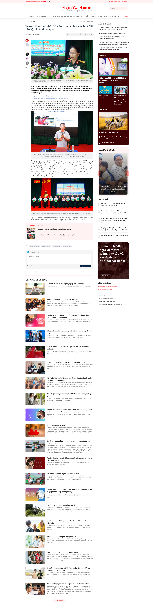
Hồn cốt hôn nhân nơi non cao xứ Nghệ (62, 552)
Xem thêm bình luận (32, 272)
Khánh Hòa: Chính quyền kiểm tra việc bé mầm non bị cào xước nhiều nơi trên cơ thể (114, 220)
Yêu (34, 21)
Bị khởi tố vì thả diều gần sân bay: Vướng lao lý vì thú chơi (113, 190)
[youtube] (45, 1)
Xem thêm (59, 601)
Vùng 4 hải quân (57, 246)
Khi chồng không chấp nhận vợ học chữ (62, 299)
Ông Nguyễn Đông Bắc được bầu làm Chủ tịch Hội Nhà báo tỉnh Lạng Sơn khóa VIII (114, 229)
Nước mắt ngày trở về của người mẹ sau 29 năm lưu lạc (68, 584)
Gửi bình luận (85, 266)
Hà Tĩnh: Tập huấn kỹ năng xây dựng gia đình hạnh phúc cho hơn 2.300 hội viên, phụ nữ (69, 379)
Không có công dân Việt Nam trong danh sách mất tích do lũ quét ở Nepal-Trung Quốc (113, 28)
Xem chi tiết (105, 275)
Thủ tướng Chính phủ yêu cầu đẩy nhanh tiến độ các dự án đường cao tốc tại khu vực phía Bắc (114, 43)
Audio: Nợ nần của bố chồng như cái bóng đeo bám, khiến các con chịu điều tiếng (69, 459)
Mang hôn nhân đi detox (56, 425)
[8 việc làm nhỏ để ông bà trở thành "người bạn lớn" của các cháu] (35, 526)
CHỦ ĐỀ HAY (104, 282)
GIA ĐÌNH (55, 16)
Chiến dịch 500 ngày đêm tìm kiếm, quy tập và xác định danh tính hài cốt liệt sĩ (112, 253)
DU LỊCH (83, 16)
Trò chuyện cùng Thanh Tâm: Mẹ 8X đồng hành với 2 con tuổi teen (114, 138)
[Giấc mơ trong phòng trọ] (113, 121)
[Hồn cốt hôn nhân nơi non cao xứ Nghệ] (35, 557)
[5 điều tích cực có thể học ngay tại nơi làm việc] (35, 289)
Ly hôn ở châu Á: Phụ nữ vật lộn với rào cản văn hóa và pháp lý (68, 348)
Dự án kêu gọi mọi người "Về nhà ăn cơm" (63, 474)
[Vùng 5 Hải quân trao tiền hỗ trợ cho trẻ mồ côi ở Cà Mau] (31, 230)
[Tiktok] (49, 1)
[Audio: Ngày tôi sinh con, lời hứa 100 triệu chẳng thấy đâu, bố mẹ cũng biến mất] (35, 320)
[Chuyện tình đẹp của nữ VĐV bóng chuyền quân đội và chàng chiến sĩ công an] (35, 573)
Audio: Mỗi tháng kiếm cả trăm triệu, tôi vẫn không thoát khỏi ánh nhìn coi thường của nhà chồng (69, 411)
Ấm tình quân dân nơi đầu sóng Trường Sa (112, 33)
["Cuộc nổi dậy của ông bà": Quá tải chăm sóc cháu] (35, 367)
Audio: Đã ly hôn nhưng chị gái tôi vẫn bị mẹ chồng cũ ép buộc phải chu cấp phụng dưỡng (69, 490)
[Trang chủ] (27, 16)
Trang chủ (28, 21)
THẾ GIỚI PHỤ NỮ (90, 16)
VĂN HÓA (72, 16)
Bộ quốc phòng (67, 246)
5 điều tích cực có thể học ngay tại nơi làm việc (65, 284)
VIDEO (102, 55)
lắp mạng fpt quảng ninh (106, 301)
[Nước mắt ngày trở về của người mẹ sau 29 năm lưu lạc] (35, 589)
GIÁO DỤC (78, 16)
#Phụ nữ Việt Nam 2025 (105, 289)
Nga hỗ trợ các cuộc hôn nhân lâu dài (61, 505)
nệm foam (101, 295)
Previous (99, 173)
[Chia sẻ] (27, 58)
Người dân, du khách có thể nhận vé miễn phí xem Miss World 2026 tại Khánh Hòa (114, 212)
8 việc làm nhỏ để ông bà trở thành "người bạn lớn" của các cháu (69, 522)
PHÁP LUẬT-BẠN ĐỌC (108, 16)
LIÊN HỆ (125, 1)
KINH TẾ (46, 16)
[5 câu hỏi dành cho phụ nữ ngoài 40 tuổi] (35, 541)
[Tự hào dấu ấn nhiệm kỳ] (105, 90)
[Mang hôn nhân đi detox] (35, 430)
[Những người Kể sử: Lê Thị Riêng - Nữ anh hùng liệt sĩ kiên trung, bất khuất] (113, 67)
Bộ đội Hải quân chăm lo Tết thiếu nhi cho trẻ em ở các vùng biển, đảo (50, 98)
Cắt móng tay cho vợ (107, 142)
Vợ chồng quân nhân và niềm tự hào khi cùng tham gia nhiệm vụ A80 (68, 442)
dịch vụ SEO (110, 304)
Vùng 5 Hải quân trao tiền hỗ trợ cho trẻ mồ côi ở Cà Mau (47, 96)
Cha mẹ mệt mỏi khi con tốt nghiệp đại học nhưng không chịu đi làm (112, 37)
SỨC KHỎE (60, 16)
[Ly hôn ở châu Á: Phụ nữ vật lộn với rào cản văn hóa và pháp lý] (35, 352)
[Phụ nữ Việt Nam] (76, 8)
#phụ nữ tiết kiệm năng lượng (107, 286)
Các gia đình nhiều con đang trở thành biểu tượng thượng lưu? (69, 332)
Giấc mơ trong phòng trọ (110, 132)
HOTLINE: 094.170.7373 (114, 1)
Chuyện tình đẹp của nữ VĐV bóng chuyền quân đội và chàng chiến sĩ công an (68, 569)
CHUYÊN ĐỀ (116, 16)
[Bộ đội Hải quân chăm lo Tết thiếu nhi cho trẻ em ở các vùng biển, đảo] (31, 236)
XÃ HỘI (50, 16)
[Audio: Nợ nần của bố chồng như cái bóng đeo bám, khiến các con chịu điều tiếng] (35, 463)
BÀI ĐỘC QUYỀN (107, 149)
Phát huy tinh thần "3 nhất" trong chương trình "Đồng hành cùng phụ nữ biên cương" (120, 100)
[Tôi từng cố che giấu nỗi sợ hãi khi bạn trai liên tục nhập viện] (35, 399)
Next (127, 173)
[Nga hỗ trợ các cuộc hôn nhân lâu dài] (35, 510)
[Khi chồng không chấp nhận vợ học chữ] (35, 304)
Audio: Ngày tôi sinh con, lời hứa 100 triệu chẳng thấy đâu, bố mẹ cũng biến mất (68, 316)
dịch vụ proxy (108, 298)
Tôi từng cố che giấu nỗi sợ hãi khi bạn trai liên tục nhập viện (69, 395)
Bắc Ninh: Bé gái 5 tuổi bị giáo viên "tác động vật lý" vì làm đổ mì (113, 204)
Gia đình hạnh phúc (34, 246)
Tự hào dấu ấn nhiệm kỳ (103, 97)
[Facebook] (47, 1)
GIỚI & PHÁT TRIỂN (39, 16)
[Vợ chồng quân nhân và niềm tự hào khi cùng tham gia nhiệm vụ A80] (35, 446)
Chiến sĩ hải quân (46, 246)
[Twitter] (27, 54)
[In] (27, 63)
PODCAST (104, 109)
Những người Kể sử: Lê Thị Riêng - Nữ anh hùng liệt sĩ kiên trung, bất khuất (113, 80)
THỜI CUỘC (31, 16)
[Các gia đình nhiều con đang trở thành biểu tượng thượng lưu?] (35, 336)
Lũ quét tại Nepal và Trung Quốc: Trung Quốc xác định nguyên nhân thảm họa (113, 48)
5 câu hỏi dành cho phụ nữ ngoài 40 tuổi (62, 536)
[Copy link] (27, 67)
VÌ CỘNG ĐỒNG (98, 16)
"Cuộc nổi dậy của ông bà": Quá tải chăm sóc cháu (66, 362)
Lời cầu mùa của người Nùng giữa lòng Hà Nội (114, 236)
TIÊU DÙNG (66, 16)
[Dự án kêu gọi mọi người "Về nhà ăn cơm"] (35, 479)
